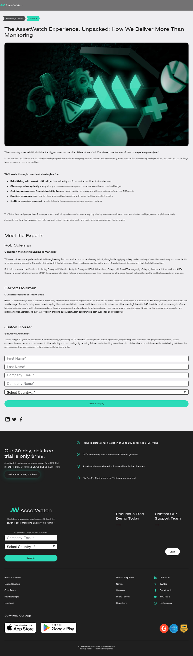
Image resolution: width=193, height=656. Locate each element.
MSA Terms (123, 596)
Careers (120, 590)
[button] (189, 5)
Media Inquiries (125, 577)
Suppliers (121, 602)
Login (172, 551)
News (119, 583)
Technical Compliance (104, 649)
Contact (9, 602)
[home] (11, 5)
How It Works (12, 577)
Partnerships (11, 596)
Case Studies (12, 583)
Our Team (10, 590)
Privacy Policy (86, 649)
